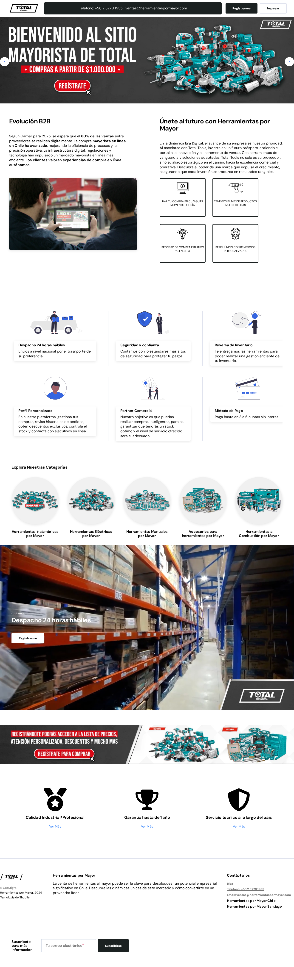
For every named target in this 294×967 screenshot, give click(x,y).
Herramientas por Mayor (16, 893)
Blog (230, 884)
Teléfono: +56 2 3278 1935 (245, 889)
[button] (4, 61)
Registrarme (241, 8)
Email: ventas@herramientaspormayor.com (259, 895)
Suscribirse (113, 946)
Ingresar (273, 8)
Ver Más (55, 826)
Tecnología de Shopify (15, 897)
